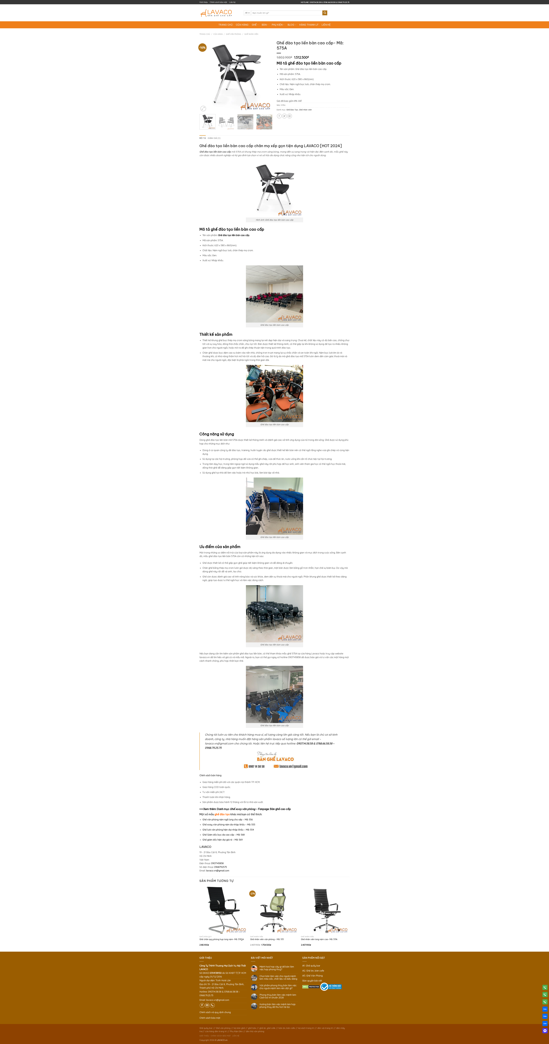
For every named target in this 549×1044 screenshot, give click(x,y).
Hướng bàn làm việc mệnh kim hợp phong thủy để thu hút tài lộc (277, 1005)
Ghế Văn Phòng (233, 34)
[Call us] (212, 1005)
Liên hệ (232, 2)
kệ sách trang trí (306, 1028)
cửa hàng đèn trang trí (216, 1031)
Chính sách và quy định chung (215, 1012)
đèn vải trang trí (325, 1028)
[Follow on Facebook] (202, 1005)
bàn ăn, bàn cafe (287, 1028)
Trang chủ (225, 24)
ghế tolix (252, 1028)
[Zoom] (203, 108)
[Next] (267, 75)
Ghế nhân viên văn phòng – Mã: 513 (267, 939)
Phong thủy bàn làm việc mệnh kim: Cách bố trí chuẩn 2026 (277, 996)
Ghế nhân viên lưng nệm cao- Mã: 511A (319, 939)
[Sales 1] (545, 1010)
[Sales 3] (545, 1024)
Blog (291, 24)
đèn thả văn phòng (255, 1031)
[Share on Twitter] (284, 116)
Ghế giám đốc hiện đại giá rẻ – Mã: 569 (222, 839)
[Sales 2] (545, 1017)
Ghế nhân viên (251, 34)
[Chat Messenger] (545, 1031)
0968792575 (220, 867)
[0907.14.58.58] (545, 988)
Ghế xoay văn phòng (242, 809)
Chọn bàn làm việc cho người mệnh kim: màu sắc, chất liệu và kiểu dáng (278, 977)
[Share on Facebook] (279, 116)
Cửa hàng (242, 24)
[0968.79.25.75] (545, 1002)
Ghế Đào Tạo (292, 110)
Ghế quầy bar (206, 1028)
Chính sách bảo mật (218, 2)
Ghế (254, 24)
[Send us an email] (207, 1005)
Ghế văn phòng (223, 1028)
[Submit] (324, 12)
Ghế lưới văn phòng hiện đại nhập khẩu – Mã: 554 (228, 829)
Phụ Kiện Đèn (236, 1031)
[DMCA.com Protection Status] (311, 986)
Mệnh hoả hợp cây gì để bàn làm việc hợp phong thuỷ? (276, 968)
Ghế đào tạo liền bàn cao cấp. (234, 235)
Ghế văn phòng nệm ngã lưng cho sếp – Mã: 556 (227, 819)
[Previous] (204, 75)
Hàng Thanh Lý (308, 24)
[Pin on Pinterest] (289, 116)
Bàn (264, 24)
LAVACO (311, 145)
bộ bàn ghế (239, 1028)
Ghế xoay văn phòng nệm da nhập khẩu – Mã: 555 (228, 824)
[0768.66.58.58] (545, 995)
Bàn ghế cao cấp (280, 809)
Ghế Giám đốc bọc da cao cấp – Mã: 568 (223, 834)
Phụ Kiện (277, 24)
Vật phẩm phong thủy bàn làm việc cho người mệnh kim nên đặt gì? (278, 987)
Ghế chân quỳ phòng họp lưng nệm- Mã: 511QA (221, 939)
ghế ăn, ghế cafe (267, 1028)
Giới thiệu (203, 2)
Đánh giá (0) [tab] (214, 138)
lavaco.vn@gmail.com (217, 870)
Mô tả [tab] (202, 138)
